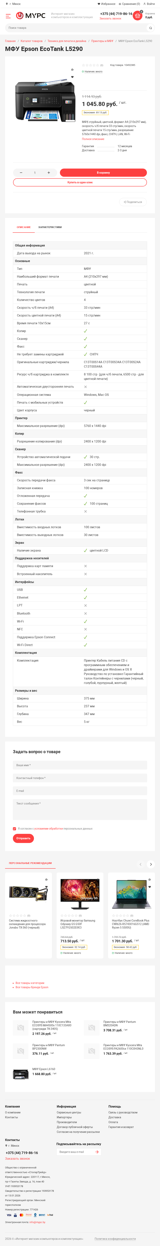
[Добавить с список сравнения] (46, 879)
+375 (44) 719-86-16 (116, 14)
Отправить (23, 838)
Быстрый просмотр (28, 894)
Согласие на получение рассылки (78, 1131)
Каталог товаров (32, 41)
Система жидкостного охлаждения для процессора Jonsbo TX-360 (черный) (27, 924)
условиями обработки (48, 828)
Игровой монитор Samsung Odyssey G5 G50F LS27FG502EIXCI (77, 924)
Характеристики (50, 227)
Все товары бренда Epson (32, 987)
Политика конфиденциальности (115, 1238)
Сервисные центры (69, 1112)
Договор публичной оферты (75, 1127)
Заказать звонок (110, 18)
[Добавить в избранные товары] (46, 887)
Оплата (113, 1122)
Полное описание (93, 139)
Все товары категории (30, 983)
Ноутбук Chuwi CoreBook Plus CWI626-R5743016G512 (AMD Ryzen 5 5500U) (130, 924)
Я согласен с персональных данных (55, 828)
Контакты (11, 1117)
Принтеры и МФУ (102, 41)
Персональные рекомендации (30, 863)
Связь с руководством (122, 1112)
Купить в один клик (80, 182)
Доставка (114, 1117)
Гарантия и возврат (121, 1127)
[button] (151, 864)
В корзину (103, 172)
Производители (67, 1122)
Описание (24, 227)
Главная (10, 41)
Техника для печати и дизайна (67, 41)
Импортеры (64, 1117)
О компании (12, 1112)
